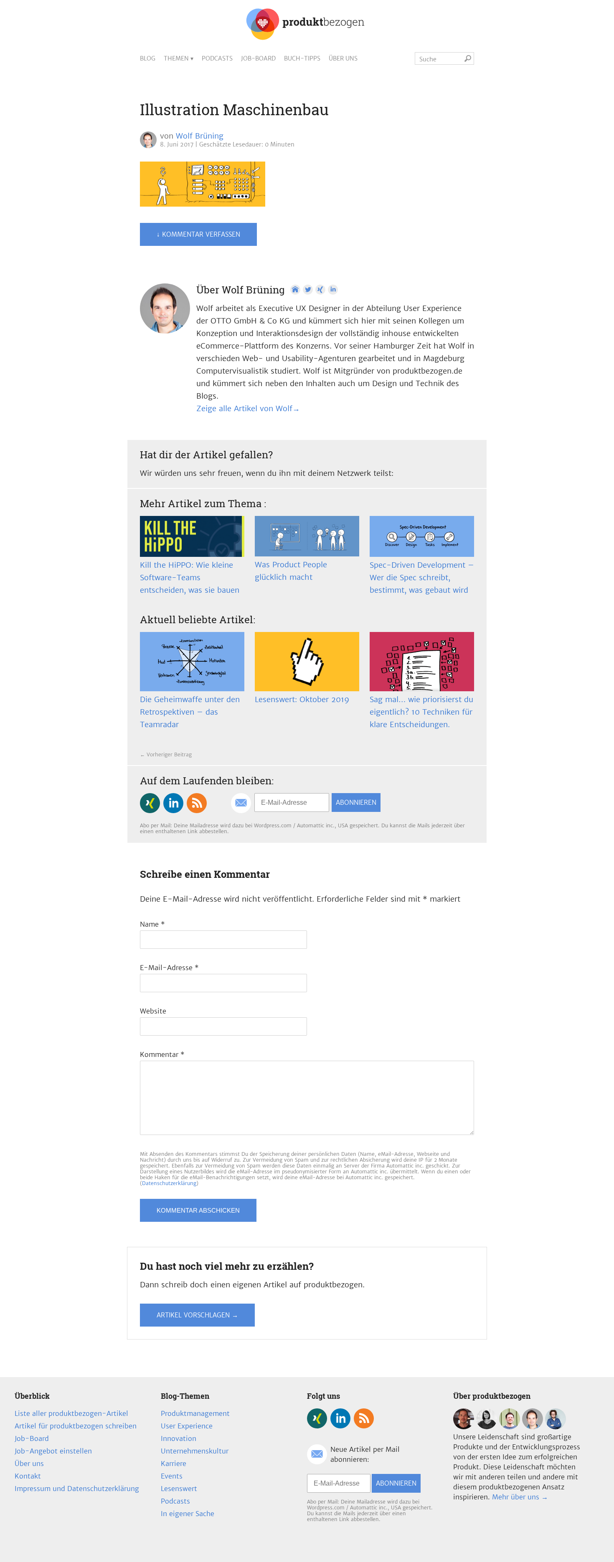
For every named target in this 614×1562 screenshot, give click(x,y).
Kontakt (28, 1476)
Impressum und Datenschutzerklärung (77, 1488)
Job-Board (258, 58)
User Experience (187, 1426)
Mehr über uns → (520, 1497)
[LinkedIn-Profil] (333, 289)
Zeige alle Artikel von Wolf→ (248, 408)
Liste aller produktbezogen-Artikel (71, 1413)
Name (152, 924)
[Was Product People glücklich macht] (307, 536)
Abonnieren (356, 802)
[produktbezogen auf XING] (150, 803)
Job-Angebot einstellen (53, 1451)
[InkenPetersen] (486, 1427)
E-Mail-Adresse (169, 967)
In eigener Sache (187, 1513)
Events (172, 1476)
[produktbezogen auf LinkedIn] (173, 803)
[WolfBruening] (532, 1427)
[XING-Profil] (320, 289)
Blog (147, 58)
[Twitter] (308, 289)
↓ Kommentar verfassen (198, 234)
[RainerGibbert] (509, 1427)
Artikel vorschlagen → (197, 1315)
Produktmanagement (195, 1413)
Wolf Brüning (199, 136)
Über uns (343, 58)
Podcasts (217, 58)
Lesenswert (179, 1488)
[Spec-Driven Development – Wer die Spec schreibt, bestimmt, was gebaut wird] (422, 536)
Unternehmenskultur (194, 1451)
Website (153, 1011)
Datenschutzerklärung (169, 1183)
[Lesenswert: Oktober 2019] (307, 661)
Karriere (173, 1463)
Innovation (178, 1438)
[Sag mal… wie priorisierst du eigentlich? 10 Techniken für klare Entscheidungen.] (422, 661)
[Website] (295, 289)
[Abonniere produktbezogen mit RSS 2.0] (197, 803)
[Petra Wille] (555, 1427)
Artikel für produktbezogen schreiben (76, 1426)
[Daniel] (463, 1427)
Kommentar (162, 1054)
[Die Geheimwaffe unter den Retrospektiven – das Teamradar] (192, 661)
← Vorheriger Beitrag (166, 754)
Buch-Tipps (302, 58)
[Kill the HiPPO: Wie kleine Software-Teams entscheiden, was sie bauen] (192, 536)
